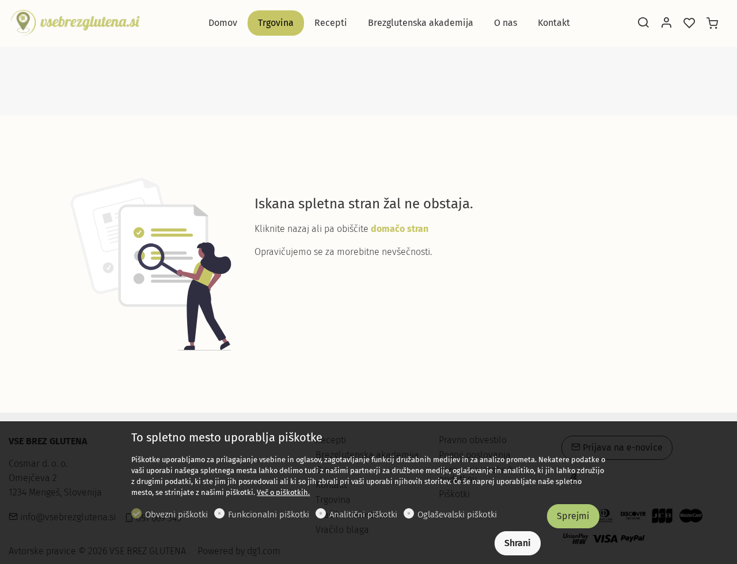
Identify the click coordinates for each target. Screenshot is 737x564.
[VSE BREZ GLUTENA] (75, 22)
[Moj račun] (666, 24)
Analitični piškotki (363, 514)
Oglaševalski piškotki (457, 514)
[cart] (712, 24)
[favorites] (689, 24)
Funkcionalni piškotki (268, 514)
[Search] (643, 24)
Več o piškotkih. (283, 492)
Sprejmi (573, 515)
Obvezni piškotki (176, 514)
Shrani (517, 543)
